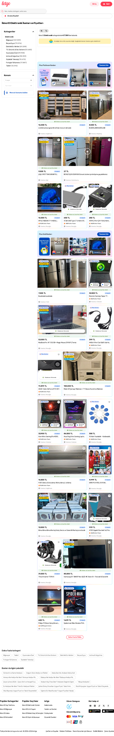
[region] (74, 78)
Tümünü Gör (104, 65)
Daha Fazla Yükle (74, 637)
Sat (108, 4)
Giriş (94, 4)
